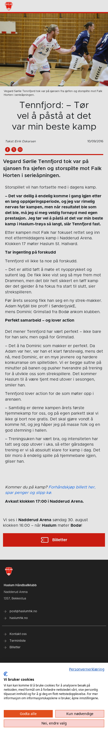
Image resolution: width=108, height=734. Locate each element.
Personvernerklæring (86, 669)
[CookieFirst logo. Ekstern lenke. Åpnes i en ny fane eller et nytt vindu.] (6, 674)
